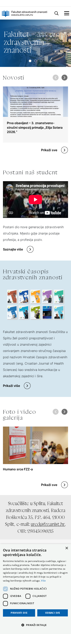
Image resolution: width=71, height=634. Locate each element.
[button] (64, 77)
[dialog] (35, 589)
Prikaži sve (49, 150)
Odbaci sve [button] (52, 612)
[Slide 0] (30, 61)
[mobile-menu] (66, 13)
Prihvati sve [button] (19, 612)
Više (43, 580)
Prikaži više (11, 386)
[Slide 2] (41, 61)
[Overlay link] (35, 114)
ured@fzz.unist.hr (48, 524)
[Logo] (24, 13)
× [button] (66, 548)
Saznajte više (13, 249)
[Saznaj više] (35, 43)
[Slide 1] (35, 61)
